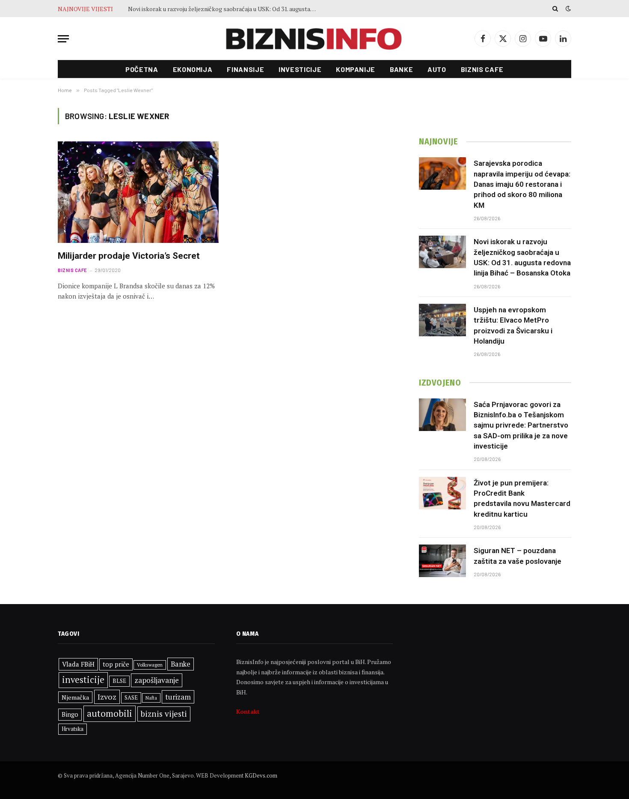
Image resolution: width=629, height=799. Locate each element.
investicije (83, 679)
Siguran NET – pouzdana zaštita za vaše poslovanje (517, 555)
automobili (109, 713)
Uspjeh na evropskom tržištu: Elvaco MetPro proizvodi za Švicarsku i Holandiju (513, 325)
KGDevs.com (261, 775)
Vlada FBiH (78, 664)
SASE (131, 697)
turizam (178, 697)
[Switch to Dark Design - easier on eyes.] (567, 9)
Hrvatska (72, 729)
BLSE (119, 681)
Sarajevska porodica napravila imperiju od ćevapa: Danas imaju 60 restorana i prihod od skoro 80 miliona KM (522, 184)
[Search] (555, 8)
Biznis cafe (482, 69)
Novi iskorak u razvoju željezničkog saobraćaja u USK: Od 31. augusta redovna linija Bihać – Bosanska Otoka (224, 9)
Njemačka (75, 697)
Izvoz (107, 696)
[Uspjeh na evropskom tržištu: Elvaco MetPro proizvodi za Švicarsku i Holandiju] (442, 320)
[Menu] (63, 38)
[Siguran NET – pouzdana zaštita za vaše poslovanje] (442, 561)
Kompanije (355, 69)
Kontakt (248, 711)
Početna (141, 69)
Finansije (245, 69)
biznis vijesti (164, 713)
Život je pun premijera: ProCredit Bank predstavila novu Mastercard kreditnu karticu (522, 498)
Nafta (151, 698)
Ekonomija (193, 69)
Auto (436, 69)
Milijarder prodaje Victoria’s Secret (129, 256)
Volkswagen (150, 664)
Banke (401, 69)
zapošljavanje (156, 680)
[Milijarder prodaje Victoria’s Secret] (138, 192)
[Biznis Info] (314, 39)
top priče (116, 664)
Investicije (300, 69)
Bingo (70, 714)
